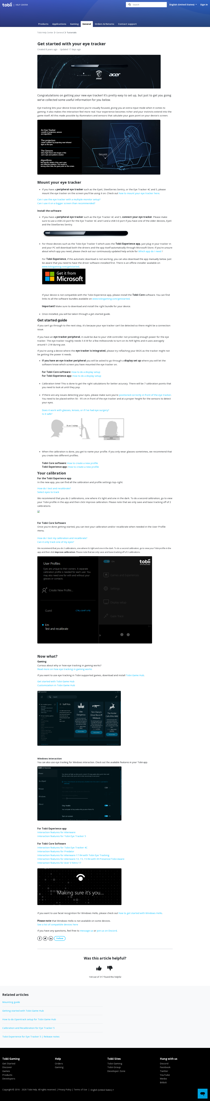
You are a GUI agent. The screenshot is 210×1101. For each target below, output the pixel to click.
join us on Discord (107, 930)
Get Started (8, 1063)
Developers (8, 1078)
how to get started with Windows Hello (140, 913)
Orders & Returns (104, 23)
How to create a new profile (82, 463)
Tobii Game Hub (135, 675)
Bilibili (163, 1082)
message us (86, 930)
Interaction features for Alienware (56, 832)
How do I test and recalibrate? (54, 488)
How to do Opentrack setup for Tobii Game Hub (29, 1019)
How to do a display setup (85, 371)
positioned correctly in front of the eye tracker (145, 394)
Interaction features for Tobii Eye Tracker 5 (61, 836)
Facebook (39, 938)
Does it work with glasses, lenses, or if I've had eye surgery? (75, 410)
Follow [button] (59, 938)
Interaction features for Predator (55, 851)
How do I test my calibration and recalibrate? (62, 538)
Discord (164, 1063)
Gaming (74, 23)
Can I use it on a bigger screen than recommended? (66, 203)
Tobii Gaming (114, 1063)
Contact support (127, 23)
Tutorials (71, 32)
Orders (59, 1063)
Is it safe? (47, 413)
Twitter (45, 938)
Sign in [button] (204, 4)
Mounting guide (11, 1002)
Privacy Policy (64, 1089)
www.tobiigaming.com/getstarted (60, 266)
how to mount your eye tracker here (139, 193)
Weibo (163, 1078)
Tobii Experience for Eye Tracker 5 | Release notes (30, 1036)
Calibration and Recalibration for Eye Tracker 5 (28, 1027)
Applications (59, 23)
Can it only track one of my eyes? (55, 541)
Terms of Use (80, 1089)
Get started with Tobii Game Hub (55, 681)
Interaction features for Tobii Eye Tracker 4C (62, 847)
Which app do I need (149, 251)
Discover (7, 1067)
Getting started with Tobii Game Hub (23, 1010)
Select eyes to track (48, 492)
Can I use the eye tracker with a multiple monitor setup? (69, 199)
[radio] (99, 968)
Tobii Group (114, 1067)
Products (43, 23)
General (86, 23)
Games (6, 1071)
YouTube (165, 1074)
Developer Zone (116, 1071)
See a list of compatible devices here (57, 924)
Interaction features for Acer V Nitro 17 (59, 862)
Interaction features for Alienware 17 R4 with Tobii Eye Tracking (73, 855)
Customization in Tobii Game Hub (56, 685)
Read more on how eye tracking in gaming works (64, 669)
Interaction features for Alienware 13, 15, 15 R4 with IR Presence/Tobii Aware (80, 858)
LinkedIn (50, 938)
